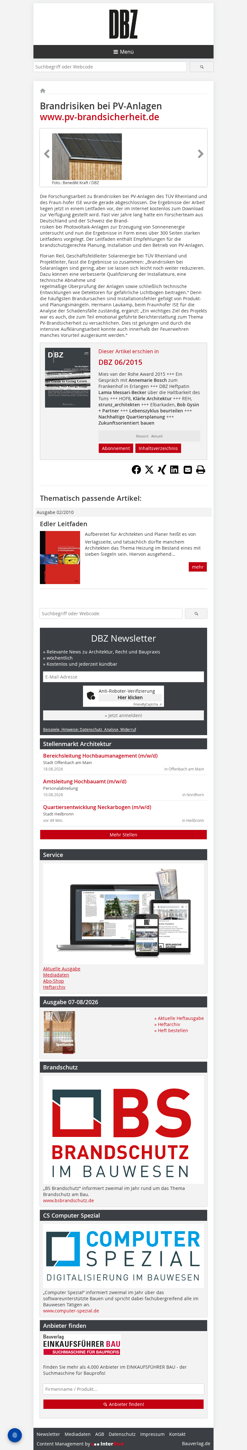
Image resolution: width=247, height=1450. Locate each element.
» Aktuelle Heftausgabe (179, 1018)
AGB (99, 1434)
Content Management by (64, 1444)
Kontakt (177, 1434)
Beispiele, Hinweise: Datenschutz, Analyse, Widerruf (89, 729)
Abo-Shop (53, 981)
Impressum (152, 1434)
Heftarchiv (54, 987)
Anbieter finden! (126, 1404)
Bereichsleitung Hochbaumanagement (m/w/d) (100, 755)
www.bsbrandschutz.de (68, 1200)
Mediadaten (56, 975)
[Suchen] (202, 67)
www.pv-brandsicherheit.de (99, 117)
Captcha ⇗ (147, 704)
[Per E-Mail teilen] (187, 470)
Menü (127, 51)
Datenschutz (122, 1434)
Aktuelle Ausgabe (61, 969)
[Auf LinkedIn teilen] (175, 472)
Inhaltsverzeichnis (158, 448)
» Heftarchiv (167, 1024)
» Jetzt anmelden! (123, 715)
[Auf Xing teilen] (162, 472)
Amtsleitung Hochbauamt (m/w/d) (84, 781)
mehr (198, 567)
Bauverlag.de (196, 1443)
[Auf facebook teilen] (136, 472)
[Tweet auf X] (149, 472)
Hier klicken (130, 697)
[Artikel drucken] (200, 470)
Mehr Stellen (123, 835)
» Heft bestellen (171, 1030)
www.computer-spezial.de (71, 1311)
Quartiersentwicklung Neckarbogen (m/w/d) (97, 807)
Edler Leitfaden (63, 523)
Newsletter (48, 1434)
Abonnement (116, 448)
